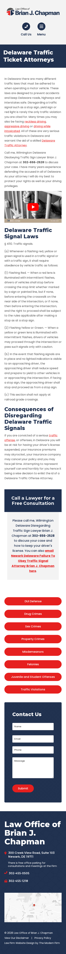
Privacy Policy (42, 938)
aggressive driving (16, 126)
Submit (23, 788)
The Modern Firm (49, 943)
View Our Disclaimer (16, 938)
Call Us (26, 34)
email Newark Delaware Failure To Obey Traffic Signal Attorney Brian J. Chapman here (33, 561)
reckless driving (35, 122)
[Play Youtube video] (33, 207)
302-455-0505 (19, 873)
